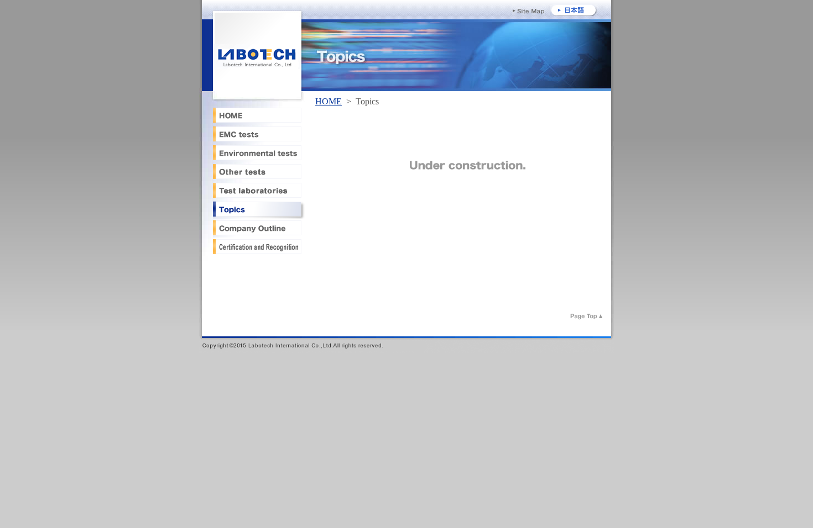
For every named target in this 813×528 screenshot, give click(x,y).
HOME (328, 101)
